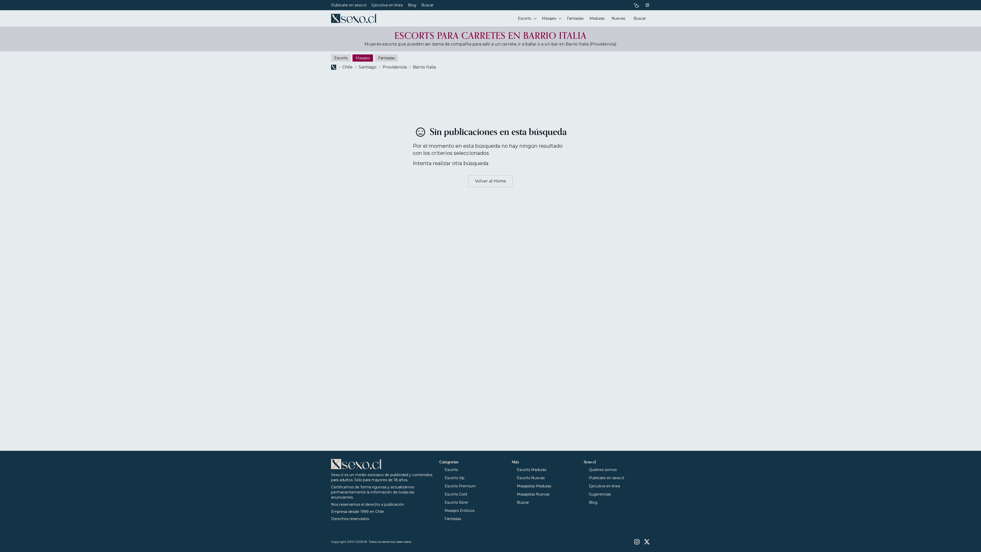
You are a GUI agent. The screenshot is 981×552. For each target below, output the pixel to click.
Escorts (451, 469)
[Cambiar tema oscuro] (636, 5)
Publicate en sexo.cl (348, 5)
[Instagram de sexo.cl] (647, 5)
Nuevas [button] (618, 18)
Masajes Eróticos (459, 510)
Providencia (395, 67)
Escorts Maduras (531, 469)
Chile (347, 67)
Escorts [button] (524, 18)
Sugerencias (600, 494)
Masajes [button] (549, 18)
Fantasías (453, 518)
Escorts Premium (460, 486)
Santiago (368, 67)
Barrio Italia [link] (424, 67)
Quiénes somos (603, 469)
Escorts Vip (454, 478)
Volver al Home (490, 181)
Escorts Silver (456, 502)
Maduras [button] (596, 18)
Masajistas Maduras (534, 486)
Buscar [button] (640, 18)
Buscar (427, 5)
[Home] (353, 18)
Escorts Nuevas (531, 478)
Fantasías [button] (575, 18)
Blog (412, 5)
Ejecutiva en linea (387, 5)
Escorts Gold (456, 494)
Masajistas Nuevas (533, 494)
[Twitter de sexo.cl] (647, 542)
